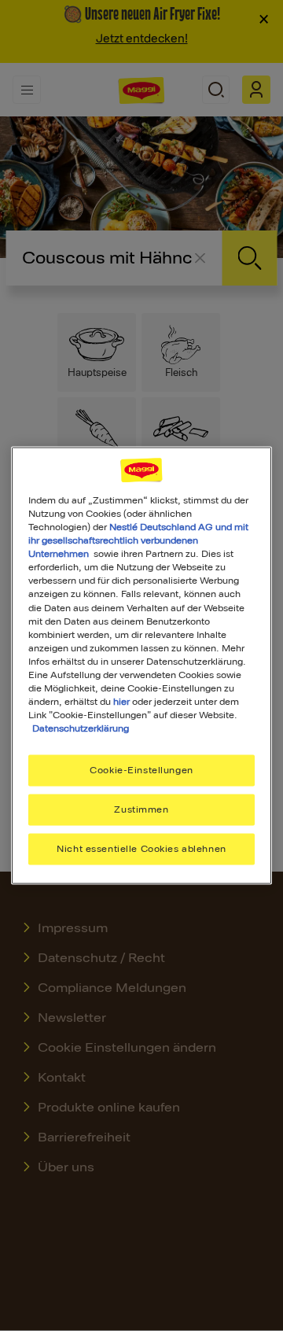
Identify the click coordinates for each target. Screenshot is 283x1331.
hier (121, 700)
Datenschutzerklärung (80, 728)
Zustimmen (141, 809)
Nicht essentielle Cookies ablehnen (141, 848)
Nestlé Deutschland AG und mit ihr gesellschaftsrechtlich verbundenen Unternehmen (138, 540)
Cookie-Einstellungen (141, 770)
